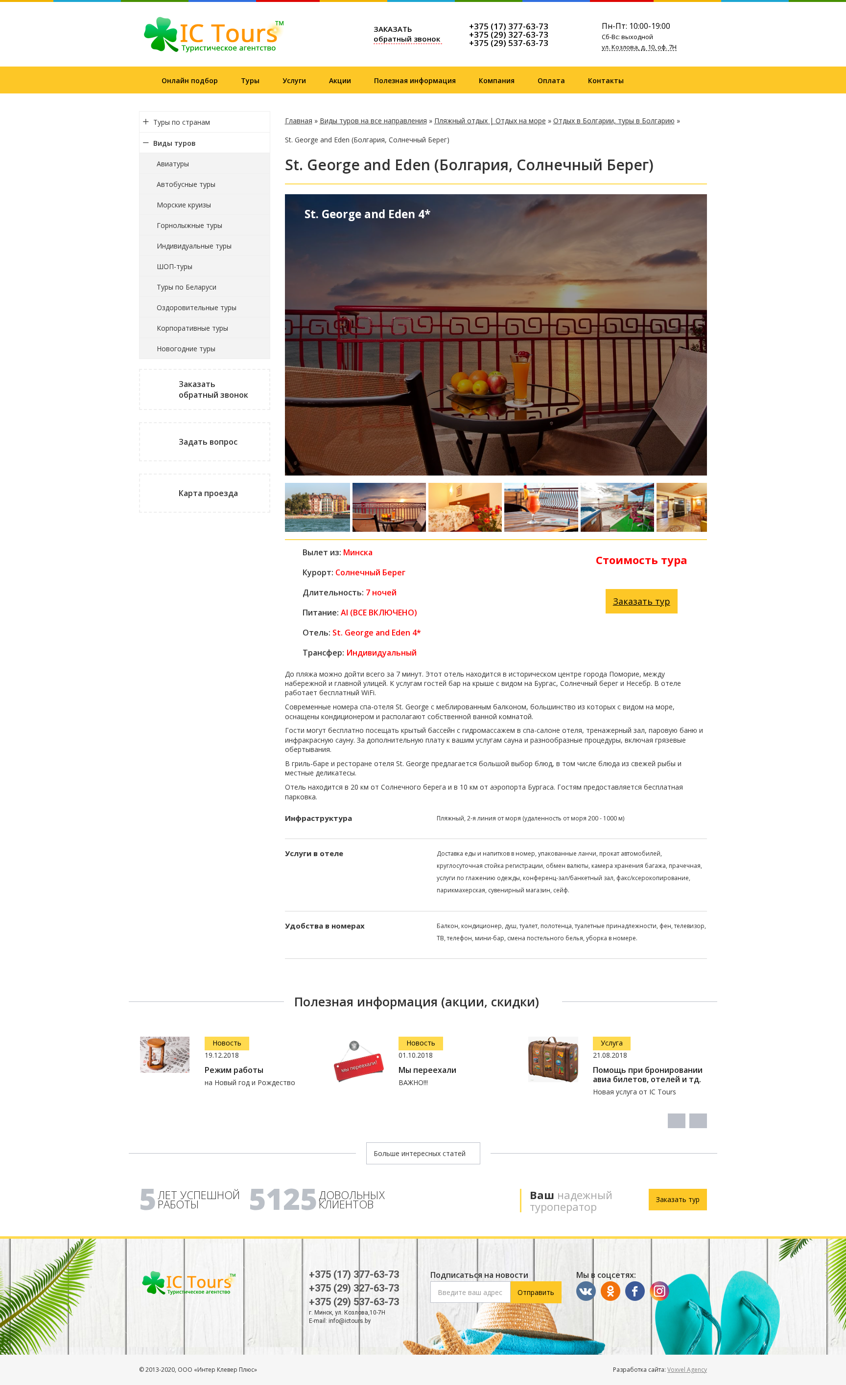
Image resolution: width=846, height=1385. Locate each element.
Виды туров (174, 143)
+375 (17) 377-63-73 (508, 26)
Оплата (551, 80)
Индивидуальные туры (194, 245)
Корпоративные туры (192, 328)
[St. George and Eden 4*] (318, 507)
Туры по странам (181, 122)
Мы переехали (427, 1070)
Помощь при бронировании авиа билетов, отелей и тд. (648, 1075)
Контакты (606, 80)
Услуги (294, 80)
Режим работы (234, 1070)
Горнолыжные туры (189, 225)
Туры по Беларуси (186, 287)
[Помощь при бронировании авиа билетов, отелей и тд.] (553, 1060)
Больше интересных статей (421, 1153)
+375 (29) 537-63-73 (508, 42)
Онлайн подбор (190, 80)
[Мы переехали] (359, 1062)
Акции (340, 80)
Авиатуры (173, 163)
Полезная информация (415, 80)
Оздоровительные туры (196, 307)
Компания (497, 80)
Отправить (535, 1292)
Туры (250, 80)
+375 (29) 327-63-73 (508, 34)
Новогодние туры (186, 348)
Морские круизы (184, 204)
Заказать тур (641, 601)
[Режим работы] (165, 1055)
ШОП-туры (174, 266)
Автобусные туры (186, 184)
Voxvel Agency (687, 1369)
